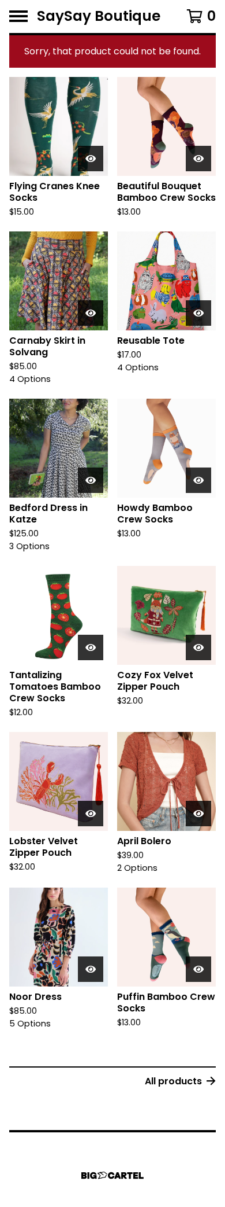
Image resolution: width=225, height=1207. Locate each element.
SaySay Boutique (98, 16)
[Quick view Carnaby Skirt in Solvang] (90, 313)
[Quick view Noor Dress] (90, 969)
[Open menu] (18, 16)
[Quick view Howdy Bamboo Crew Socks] (198, 480)
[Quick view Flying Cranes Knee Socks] (90, 158)
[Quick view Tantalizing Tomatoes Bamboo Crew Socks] (90, 647)
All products (173, 1081)
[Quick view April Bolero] (198, 813)
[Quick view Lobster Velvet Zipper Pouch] (90, 813)
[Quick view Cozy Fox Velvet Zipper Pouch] (198, 647)
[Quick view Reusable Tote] (198, 313)
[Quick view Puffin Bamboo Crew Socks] (198, 969)
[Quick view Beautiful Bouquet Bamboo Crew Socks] (198, 158)
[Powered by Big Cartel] (112, 1175)
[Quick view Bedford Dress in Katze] (90, 480)
